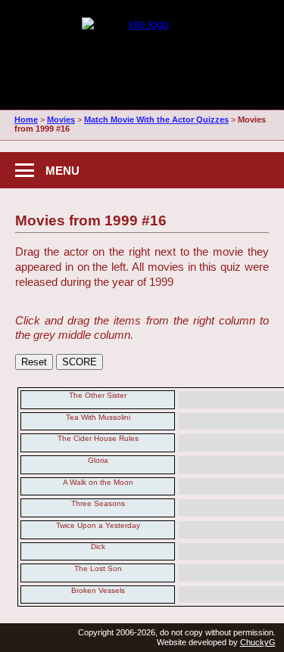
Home (26, 119)
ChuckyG (258, 642)
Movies (61, 119)
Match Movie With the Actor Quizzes (156, 119)
